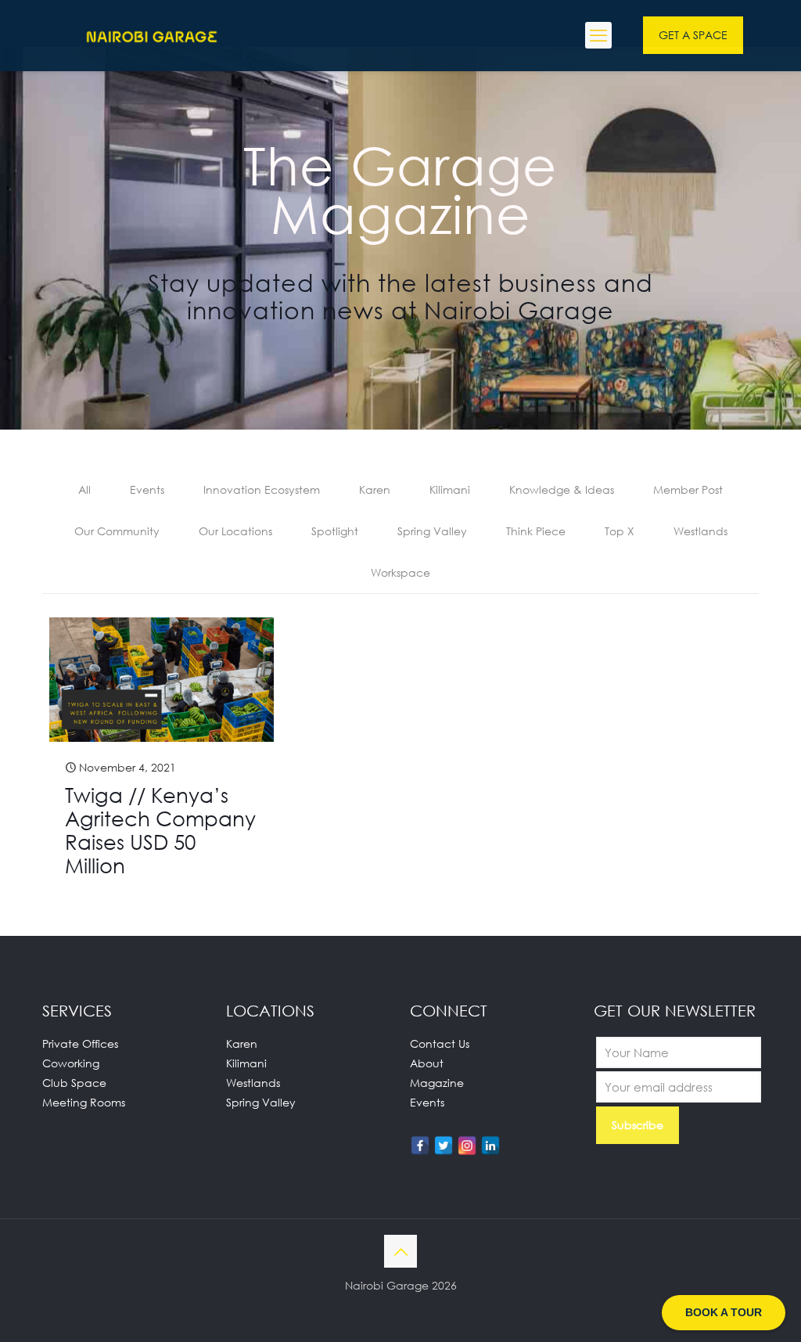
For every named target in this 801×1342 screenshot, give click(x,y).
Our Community (117, 531)
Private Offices (80, 1043)
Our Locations (235, 531)
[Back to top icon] (400, 1251)
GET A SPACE (693, 34)
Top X (619, 531)
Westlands (700, 531)
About (427, 1063)
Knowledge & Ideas (561, 489)
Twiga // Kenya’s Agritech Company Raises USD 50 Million (160, 830)
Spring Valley (432, 531)
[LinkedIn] (490, 1145)
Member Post (688, 489)
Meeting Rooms (83, 1102)
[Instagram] (467, 1145)
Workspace (400, 572)
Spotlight (334, 531)
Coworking (70, 1063)
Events (147, 489)
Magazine (437, 1082)
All (84, 489)
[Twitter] (443, 1145)
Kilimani (449, 489)
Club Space (74, 1082)
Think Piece (536, 531)
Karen (374, 489)
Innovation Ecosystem (261, 489)
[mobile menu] (598, 35)
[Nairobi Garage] (152, 35)
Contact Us (439, 1043)
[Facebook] (420, 1145)
